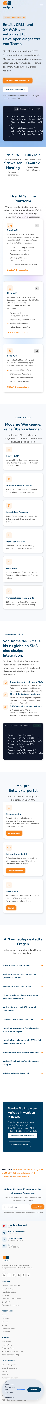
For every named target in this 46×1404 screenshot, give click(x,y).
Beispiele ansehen (15, 870)
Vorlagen (5, 1295)
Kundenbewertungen (10, 1378)
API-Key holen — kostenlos (18, 80)
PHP (38, 109)
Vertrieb (5, 1371)
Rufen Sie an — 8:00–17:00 (12, 1351)
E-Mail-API (6, 1302)
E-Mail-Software (8, 1289)
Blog (4, 1315)
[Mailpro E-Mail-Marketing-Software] (7, 5)
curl (16, 109)
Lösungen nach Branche (11, 1285)
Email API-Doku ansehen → (19, 270)
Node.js (23, 109)
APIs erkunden (14, 833)
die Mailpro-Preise (20, 1176)
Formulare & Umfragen (10, 1305)
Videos (4, 1325)
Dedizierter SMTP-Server (11, 1299)
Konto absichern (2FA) (10, 1355)
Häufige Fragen (7, 1345)
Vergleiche (6, 1331)
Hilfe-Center (6, 1342)
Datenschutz (20, 1390)
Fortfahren (34, 1390)
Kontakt (5, 1374)
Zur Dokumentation (19, 1144)
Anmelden (37, 1207)
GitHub (11, 908)
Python (31, 109)
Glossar (5, 1322)
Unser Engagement (9, 1368)
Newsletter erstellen (9, 1292)
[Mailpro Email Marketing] (6, 1258)
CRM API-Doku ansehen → (18, 332)
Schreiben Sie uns (8, 1348)
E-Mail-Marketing (8, 1328)
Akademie (5, 1318)
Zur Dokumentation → (15, 89)
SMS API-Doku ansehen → (18, 387)
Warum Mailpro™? (9, 1365)
